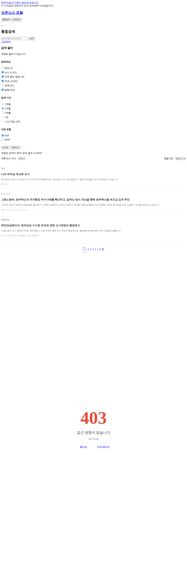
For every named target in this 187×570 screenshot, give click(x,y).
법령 (10, 90)
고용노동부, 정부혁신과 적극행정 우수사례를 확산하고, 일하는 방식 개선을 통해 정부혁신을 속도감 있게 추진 (65, 199)
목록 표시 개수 (8, 158)
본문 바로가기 (8, 2)
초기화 (5, 147)
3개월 (8, 108)
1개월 (8, 104)
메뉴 (9, 68)
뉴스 (11, 72)
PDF (7, 135)
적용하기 (15, 147)
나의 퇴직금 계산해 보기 (15, 174)
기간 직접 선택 (12, 121)
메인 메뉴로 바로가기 (27, 2)
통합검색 (6, 19)
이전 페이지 (103, 447)
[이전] (84, 247)
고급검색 (6, 41)
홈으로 (83, 447)
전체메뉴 (16, 19)
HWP (7, 139)
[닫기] (2, 25)
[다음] (84, 252)
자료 (11, 81)
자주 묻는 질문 (14, 77)
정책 (9, 85)
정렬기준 (168, 158)
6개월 (8, 113)
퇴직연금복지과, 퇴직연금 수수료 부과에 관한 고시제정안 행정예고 (40, 225)
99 (103, 249)
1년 (6, 117)
